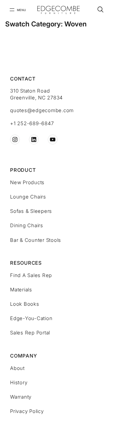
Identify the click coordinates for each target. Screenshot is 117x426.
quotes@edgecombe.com (42, 110)
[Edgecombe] (58, 10)
